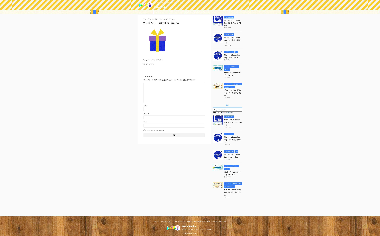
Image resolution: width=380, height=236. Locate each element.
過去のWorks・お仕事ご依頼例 (193, 12)
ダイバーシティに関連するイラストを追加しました (233, 92)
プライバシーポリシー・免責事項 (177, 12)
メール (146, 114)
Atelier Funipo (160, 7)
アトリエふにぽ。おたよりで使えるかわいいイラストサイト (198, 229)
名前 (145, 105)
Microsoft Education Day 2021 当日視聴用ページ (232, 40)
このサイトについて (161, 12)
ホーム (145, 12)
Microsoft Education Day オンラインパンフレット (233, 23)
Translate (229, 113)
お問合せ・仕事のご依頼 (209, 12)
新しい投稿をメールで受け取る (155, 130)
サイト (145, 122)
